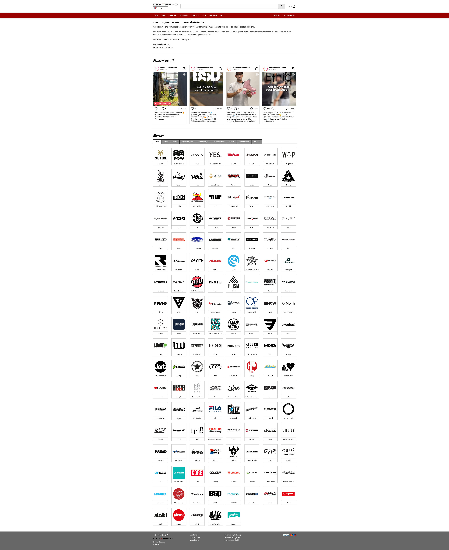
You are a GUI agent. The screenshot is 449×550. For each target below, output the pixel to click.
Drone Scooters (288, 439)
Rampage (161, 291)
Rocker (197, 270)
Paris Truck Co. (215, 312)
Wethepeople (288, 164)
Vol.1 (160, 185)
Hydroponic (233, 376)
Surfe (204, 15)
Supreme (215, 227)
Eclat (270, 439)
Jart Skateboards (160, 376)
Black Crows (197, 503)
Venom (233, 185)
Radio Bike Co (178, 291)
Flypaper (179, 418)
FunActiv (288, 397)
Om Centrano (195, 537)
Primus (252, 291)
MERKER (276, 15)
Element (252, 439)
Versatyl (178, 185)
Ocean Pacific (252, 312)
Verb (197, 185)
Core (197, 482)
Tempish (288, 206)
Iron (197, 376)
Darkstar (234, 460)
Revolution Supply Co (252, 270)
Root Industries (160, 270)
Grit (215, 397)
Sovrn (288, 227)
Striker (234, 227)
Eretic (233, 439)
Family (160, 439)
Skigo (160, 249)
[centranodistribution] (156, 68)
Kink (233, 355)
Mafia (270, 333)
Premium (288, 291)
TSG (178, 227)
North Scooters (288, 312)
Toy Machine (197, 206)
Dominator (178, 460)
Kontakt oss (194, 540)
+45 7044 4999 (160, 535)
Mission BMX (197, 333)
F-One (179, 439)
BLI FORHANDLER (288, 15)
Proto (215, 291)
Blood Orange (178, 503)
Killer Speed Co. (252, 355)
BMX (156, 15)
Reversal (270, 270)
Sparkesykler (172, 15)
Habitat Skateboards (197, 397)
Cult (270, 460)
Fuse (270, 397)
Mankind (233, 333)
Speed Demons (270, 227)
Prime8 (270, 291)
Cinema (233, 482)
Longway (179, 355)
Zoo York (160, 164)
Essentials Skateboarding (216, 439)
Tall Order (160, 227)
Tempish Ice (270, 206)
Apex (270, 503)
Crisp (160, 482)
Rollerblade (179, 270)
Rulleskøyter (184, 15)
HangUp (178, 397)
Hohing (252, 376)
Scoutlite (252, 249)
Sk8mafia (215, 249)
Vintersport (195, 15)
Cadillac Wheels (288, 482)
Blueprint (161, 503)
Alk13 (197, 524)
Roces (215, 270)
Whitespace (270, 164)
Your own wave (179, 164)
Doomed (160, 460)
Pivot (178, 312)
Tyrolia (270, 185)
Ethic (197, 439)
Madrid (288, 333)
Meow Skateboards (215, 333)
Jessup (288, 355)
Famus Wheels (288, 418)
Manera (251, 333)
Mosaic (178, 333)
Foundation (160, 418)
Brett (163, 15)
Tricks (179, 206)
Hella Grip (270, 376)
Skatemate (197, 249)
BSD (215, 503)
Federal (270, 418)
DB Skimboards (252, 460)
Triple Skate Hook (160, 206)
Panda (234, 312)
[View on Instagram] (184, 68)
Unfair (252, 185)
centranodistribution (168, 68)
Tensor (252, 206)
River (233, 270)
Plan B (161, 312)
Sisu (233, 249)
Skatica (178, 249)
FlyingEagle (197, 418)
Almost (179, 524)
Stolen (252, 227)
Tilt (215, 206)
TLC (197, 227)
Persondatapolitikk (231, 540)
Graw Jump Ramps (234, 397)
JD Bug (179, 376)
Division (197, 460)
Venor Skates (215, 185)
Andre (222, 15)
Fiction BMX (252, 418)
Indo (215, 376)
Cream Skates (178, 482)
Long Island (197, 355)
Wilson (234, 164)
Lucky (160, 355)
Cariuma (252, 482)
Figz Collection (233, 418)
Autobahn (252, 503)
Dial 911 (215, 460)
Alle (157, 141)
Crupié (288, 460)
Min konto (194, 535)
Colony (215, 482)
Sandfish (270, 249)
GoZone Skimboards (252, 397)
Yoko (197, 164)
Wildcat (252, 164)
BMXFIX (233, 503)
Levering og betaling (232, 535)
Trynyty (288, 185)
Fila (215, 418)
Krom (215, 355)
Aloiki (160, 524)
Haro (160, 397)
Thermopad (233, 206)
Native (160, 333)
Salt (288, 249)
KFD (270, 355)
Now (270, 312)
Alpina (288, 503)
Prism (233, 291)
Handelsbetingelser (232, 537)
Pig (197, 312)
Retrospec (288, 270)
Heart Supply (288, 376)
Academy (234, 524)
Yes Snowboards (215, 164)
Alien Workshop (215, 524)
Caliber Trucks (270, 482)
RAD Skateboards (197, 291)
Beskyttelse (213, 15)
